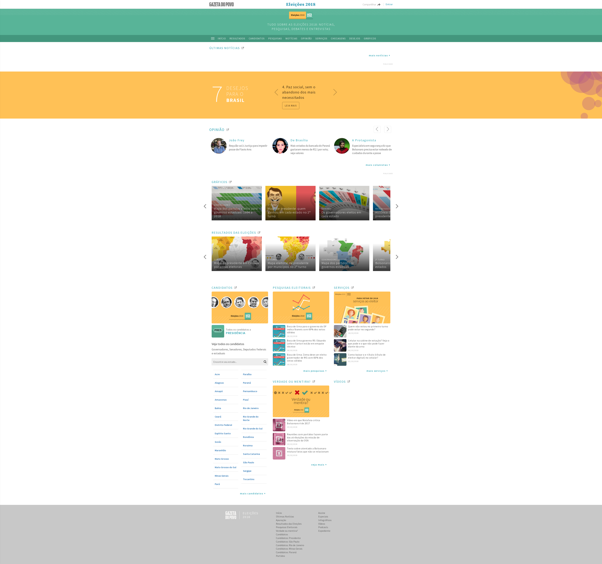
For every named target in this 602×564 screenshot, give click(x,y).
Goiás (218, 441)
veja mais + (319, 464)
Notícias (291, 38)
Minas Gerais (221, 475)
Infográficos (325, 520)
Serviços (321, 38)
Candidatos (257, 38)
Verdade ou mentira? (287, 530)
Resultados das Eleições (289, 523)
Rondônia (248, 437)
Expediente (324, 530)
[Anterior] (377, 129)
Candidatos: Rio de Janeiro (290, 545)
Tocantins (248, 479)
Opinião (306, 38)
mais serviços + (377, 370)
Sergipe (247, 470)
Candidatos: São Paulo (287, 541)
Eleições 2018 (301, 4)
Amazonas (221, 399)
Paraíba (247, 374)
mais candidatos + (253, 493)
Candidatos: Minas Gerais (289, 548)
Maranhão (220, 450)
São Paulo (248, 462)
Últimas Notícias (285, 516)
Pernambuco (250, 391)
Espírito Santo (223, 433)
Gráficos (370, 38)
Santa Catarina (251, 453)
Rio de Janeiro (251, 408)
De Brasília (299, 140)
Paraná (247, 382)
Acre (217, 374)
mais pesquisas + (315, 370)
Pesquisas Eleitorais (286, 527)
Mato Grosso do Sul (225, 467)
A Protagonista (364, 140)
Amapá (219, 391)
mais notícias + (379, 55)
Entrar (389, 4)
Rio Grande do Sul (252, 428)
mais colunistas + (378, 164)
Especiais (323, 516)
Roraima (248, 445)
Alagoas (219, 382)
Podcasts (323, 527)
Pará (217, 484)
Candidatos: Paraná (286, 552)
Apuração (281, 520)
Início (222, 38)
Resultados (237, 38)
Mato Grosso (222, 458)
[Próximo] (387, 129)
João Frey (236, 140)
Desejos (354, 38)
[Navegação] (212, 38)
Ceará (218, 416)
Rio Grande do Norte (251, 418)
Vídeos (321, 523)
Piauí (245, 399)
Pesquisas (275, 38)
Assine (321, 512)
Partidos (280, 555)
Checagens (338, 38)
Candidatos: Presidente (288, 538)
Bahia (218, 408)
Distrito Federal (223, 424)
